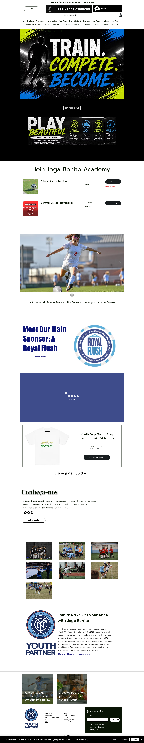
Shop (47, 720)
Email (89, 716)
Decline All (124, 740)
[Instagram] (32, 512)
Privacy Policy (83, 740)
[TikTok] (25, 512)
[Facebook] (28, 512)
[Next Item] (120, 263)
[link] (60, 181)
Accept (135, 740)
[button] (120, 15)
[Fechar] (141, 739)
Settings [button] (114, 740)
